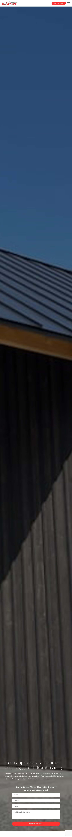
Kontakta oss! (59, 3)
